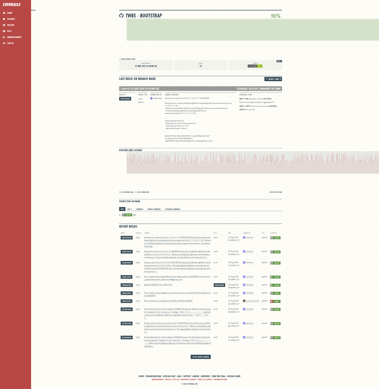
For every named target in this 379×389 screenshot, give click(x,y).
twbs (131, 15)
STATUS (141, 376)
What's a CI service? (205, 379)
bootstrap (151, 15)
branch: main (273, 79)
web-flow (158, 98)
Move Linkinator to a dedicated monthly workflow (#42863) (168, 301)
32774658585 (126, 309)
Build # (122, 94)
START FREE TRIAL (218, 376)
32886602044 (127, 285)
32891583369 (125, 98)
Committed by (156, 94)
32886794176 (126, 277)
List (129, 209)
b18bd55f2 (154, 285)
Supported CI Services (188, 379)
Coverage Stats (245, 94)
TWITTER (168, 379)
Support (187, 376)
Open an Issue (169, 376)
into (161, 285)
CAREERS (195, 376)
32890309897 (127, 263)
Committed (125, 88)
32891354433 (126, 251)
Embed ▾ (279, 61)
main (138, 237)
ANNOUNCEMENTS (157, 379)
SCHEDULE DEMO (233, 376)
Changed (140, 209)
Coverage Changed (173, 209)
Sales (179, 376)
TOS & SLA (175, 379)
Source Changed (154, 209)
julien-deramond (252, 301)
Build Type (142, 94)
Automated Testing (220, 379)
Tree (122, 209)
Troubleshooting (153, 376)
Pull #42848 (219, 285)
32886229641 (126, 293)
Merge (147, 285)
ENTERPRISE (205, 376)
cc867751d (167, 285)
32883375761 (126, 301)
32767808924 (126, 337)
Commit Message (172, 94)
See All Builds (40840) (200, 356)
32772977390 (126, 323)
